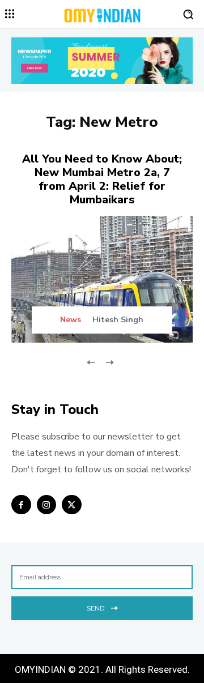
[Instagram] (47, 505)
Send (95, 608)
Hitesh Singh (117, 319)
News (70, 320)
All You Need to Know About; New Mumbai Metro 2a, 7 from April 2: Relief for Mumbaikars (102, 179)
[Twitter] (72, 505)
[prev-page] (91, 361)
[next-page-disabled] (109, 361)
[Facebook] (21, 505)
